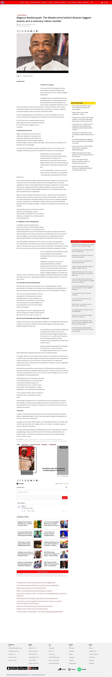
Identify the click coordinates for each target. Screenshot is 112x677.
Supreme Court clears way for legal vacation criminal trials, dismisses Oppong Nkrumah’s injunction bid (82, 119)
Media (79, 2)
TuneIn (63, 669)
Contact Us (12, 654)
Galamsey (92, 657)
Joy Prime (52, 654)
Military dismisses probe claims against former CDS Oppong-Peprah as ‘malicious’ (82, 154)
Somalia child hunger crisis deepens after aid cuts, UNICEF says (82, 251)
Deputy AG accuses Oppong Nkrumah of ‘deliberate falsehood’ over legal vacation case (82, 168)
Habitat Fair (92, 651)
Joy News (51, 648)
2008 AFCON (25, 444)
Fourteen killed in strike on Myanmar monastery (81, 295)
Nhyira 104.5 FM (33, 663)
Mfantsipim (44, 444)
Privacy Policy (13, 660)
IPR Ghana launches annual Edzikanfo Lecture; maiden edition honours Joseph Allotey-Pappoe (82, 330)
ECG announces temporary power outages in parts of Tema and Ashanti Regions (83, 246)
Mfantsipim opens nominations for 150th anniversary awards (31, 588)
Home (22, 2)
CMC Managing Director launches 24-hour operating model (82, 311)
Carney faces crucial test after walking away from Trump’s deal (82, 317)
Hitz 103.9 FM (33, 654)
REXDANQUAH (52, 444)
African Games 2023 (35, 444)
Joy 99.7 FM (32, 648)
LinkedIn (71, 660)
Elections (85, 2)
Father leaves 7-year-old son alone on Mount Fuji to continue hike (82, 306)
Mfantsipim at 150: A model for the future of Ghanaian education (32, 609)
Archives (91, 660)
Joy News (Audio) (54, 663)
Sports (50, 2)
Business (44, 2)
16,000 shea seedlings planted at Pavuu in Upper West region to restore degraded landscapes (83, 289)
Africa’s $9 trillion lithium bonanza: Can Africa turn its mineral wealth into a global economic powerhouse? (83, 281)
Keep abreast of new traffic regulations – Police (80, 113)
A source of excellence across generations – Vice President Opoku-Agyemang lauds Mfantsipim (40, 611)
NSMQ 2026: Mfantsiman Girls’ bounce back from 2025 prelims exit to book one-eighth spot (83, 274)
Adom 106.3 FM (33, 651)
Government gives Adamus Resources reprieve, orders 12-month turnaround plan (81, 161)
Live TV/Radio (71, 2)
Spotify (83, 669)
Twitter (71, 654)
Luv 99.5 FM (32, 660)
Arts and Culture (35, 2)
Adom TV (51, 651)
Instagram (72, 657)
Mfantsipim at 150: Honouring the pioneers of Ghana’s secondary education (35, 606)
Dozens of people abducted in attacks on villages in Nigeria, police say (83, 268)
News (27, 2)
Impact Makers (93, 654)
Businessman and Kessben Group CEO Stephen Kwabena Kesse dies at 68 (83, 134)
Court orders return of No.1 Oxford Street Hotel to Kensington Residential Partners (82, 148)
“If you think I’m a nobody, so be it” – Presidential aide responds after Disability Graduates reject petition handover (83, 126)
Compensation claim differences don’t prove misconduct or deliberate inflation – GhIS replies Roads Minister (83, 323)
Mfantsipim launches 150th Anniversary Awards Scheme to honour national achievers (37, 598)
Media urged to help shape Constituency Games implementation (82, 257)
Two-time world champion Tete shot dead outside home (81, 300)
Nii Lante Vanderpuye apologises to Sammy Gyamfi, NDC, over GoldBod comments (82, 141)
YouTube (71, 648)
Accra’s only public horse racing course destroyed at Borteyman (82, 262)
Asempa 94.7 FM (33, 657)
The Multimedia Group (15, 648)
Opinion (56, 2)
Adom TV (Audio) (54, 660)
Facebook (71, 651)
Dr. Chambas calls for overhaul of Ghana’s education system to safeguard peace (36, 582)
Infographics (72, 663)
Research (63, 2)
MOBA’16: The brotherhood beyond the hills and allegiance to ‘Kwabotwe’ (34, 590)
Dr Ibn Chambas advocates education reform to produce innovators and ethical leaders (38, 585)
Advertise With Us (14, 651)
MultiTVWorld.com (54, 657)
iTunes (73, 669)
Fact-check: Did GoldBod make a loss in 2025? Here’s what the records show (81, 107)
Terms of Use (12, 657)
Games (91, 648)
